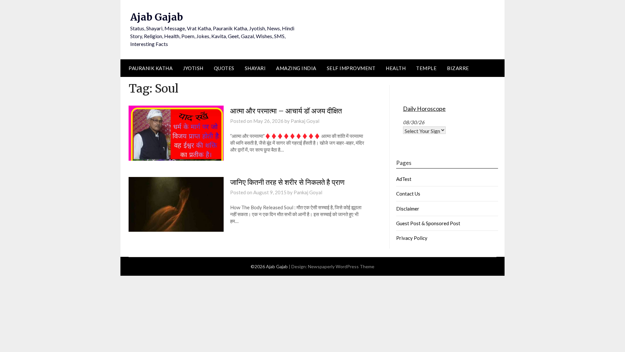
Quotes (224, 68)
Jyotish (193, 68)
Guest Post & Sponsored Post (428, 223)
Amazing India (296, 68)
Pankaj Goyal (305, 121)
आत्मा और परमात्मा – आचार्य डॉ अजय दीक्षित (286, 110)
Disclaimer (407, 209)
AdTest (403, 179)
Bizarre (458, 68)
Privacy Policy (411, 238)
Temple (426, 68)
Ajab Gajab (156, 17)
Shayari (255, 68)
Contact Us (408, 194)
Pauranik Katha (151, 68)
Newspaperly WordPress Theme (341, 266)
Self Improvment (351, 68)
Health (396, 68)
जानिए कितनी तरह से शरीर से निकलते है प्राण (287, 182)
